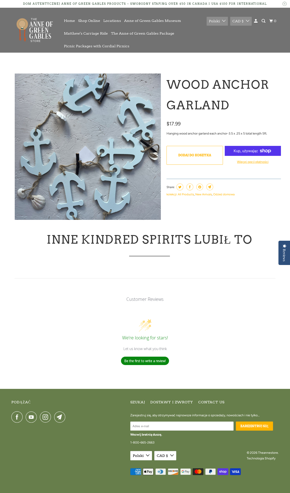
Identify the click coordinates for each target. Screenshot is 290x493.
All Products (186, 194)
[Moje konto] (256, 21)
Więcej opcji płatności (252, 162)
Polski (214, 21)
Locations (112, 21)
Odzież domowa (224, 194)
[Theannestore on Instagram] (46, 417)
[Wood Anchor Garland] (88, 147)
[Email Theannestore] (61, 417)
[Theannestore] (34, 30)
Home (69, 21)
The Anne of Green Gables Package (142, 33)
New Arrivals (203, 194)
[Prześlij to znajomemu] (209, 187)
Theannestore (268, 453)
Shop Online (89, 21)
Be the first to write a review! (145, 361)
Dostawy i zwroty (171, 402)
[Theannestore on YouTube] (32, 417)
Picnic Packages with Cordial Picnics (96, 46)
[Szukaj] (264, 21)
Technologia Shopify (261, 458)
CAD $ (238, 21)
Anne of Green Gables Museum (152, 21)
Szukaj (137, 402)
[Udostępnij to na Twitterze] (179, 187)
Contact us (211, 402)
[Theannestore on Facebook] (18, 417)
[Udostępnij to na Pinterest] (199, 187)
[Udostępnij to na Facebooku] (189, 187)
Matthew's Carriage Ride (86, 33)
